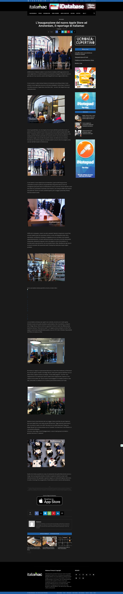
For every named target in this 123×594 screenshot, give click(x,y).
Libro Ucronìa (55, 13)
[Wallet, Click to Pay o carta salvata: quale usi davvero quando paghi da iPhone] (34, 541)
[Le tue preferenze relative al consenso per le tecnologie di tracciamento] (122, 445)
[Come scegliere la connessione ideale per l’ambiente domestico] (50, 541)
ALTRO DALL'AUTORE (54, 533)
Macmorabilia (93, 0)
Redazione (59, 28)
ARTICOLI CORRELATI (44, 533)
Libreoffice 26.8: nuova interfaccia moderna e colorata (83, 53)
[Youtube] (45, 1)
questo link (47, 576)
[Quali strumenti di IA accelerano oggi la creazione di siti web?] (78, 133)
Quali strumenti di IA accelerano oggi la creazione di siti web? (87, 132)
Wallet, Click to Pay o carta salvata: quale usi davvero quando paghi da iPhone (33, 548)
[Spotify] (39, 1)
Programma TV (87, 0)
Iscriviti (77, 0)
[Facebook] (30, 1)
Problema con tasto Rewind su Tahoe (84, 60)
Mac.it (84, 13)
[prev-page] (28, 552)
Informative (45, 592)
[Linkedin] (35, 1)
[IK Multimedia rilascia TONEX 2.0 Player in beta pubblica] (65, 541)
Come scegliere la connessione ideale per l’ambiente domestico (87, 124)
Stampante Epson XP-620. (81, 57)
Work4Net (81, 0)
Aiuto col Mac (85, 49)
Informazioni (72, 0)
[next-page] (30, 552)
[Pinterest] (37, 1)
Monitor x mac (78, 63)
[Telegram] (41, 1)
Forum (40, 13)
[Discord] (28, 1)
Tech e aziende (61, 19)
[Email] (74, 32)
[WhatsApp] (65, 32)
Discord (73, 13)
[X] (43, 1)
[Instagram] (32, 1)
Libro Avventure (65, 13)
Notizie (78, 13)
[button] (94, 13)
